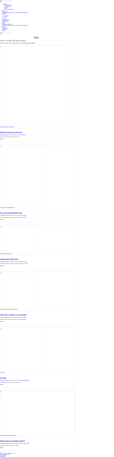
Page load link (2, 456)
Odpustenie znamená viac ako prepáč (7, 126)
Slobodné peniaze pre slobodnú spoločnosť (8, 435)
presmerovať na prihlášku (29, 43)
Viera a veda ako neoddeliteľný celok (7, 207)
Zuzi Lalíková (26, 443)
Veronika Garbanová (4, 134)
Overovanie (2, 372)
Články (20, 134)
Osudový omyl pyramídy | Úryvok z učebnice (9, 309)
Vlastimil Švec (26, 380)
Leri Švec (23, 134)
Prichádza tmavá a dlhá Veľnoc (6, 253)
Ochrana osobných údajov (5, 454)
